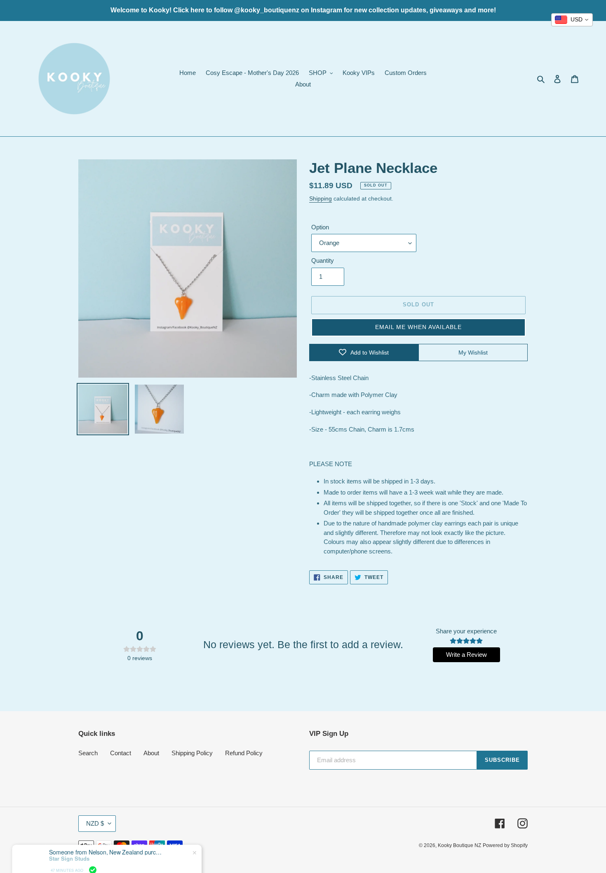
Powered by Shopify (505, 845)
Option (320, 227)
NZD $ (95, 823)
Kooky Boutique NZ (459, 845)
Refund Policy (244, 752)
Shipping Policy (192, 752)
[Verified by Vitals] (92, 853)
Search (88, 752)
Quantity (322, 260)
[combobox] (572, 19)
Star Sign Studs (69, 842)
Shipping (320, 198)
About (151, 752)
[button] (418, 327)
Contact (120, 752)
